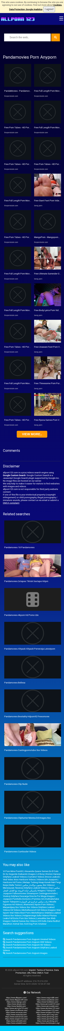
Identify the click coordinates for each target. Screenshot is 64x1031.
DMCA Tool (42, 972)
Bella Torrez (15, 885)
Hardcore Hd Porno (12, 882)
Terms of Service (45, 970)
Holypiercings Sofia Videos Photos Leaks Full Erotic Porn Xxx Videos (30, 917)
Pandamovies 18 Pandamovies (19, 547)
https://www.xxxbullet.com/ (16, 1015)
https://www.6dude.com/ (16, 1004)
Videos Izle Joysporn (47, 879)
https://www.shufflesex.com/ (16, 1010)
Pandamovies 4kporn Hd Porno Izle (21, 615)
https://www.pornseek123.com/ (48, 1004)
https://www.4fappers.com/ (16, 998)
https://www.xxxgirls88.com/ (48, 998)
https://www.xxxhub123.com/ (16, 1017)
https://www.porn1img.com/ (47, 1015)
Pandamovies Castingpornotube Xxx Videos (25, 750)
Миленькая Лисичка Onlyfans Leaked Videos (25, 887)
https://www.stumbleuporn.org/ (48, 1023)
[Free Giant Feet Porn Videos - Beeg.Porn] (47, 195)
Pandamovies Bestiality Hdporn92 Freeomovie (26, 716)
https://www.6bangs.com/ (16, 1002)
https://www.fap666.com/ (16, 1006)
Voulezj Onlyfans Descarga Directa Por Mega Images (28, 896)
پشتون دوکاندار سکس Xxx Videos (38, 885)
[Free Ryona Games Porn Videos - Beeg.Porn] (47, 415)
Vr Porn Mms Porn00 (13, 871)
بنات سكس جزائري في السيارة (34, 901)
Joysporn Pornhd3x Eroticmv (17, 899)
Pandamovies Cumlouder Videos (20, 851)
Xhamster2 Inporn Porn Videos (38, 904)
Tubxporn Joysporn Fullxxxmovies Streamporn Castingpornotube (30, 892)
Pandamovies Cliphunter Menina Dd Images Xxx (27, 817)
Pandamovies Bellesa (14, 682)
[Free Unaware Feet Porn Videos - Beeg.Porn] (47, 341)
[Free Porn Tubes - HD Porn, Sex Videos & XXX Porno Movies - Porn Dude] (17, 122)
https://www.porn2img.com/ (47, 1017)
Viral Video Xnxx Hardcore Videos (19, 879)
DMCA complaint (11, 503)
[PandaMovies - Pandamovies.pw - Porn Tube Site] (17, 86)
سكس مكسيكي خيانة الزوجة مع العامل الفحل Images (31, 889)
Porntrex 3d (38, 899)
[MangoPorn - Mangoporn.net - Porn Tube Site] (47, 232)
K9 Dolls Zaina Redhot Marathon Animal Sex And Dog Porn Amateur (31, 922)
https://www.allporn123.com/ (48, 1010)
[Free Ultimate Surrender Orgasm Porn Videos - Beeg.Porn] (47, 268)
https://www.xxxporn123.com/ (16, 1019)
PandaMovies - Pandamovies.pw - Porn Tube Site (28, 91)
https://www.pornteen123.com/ (48, 1008)
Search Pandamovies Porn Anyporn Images (26, 953)
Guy (51, 887)
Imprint (32, 970)
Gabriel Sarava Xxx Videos (24, 921)
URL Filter (31, 972)
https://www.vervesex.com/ (16, 1012)
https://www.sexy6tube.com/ (48, 1000)
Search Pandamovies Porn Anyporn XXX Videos (28, 942)
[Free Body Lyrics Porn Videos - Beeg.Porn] (47, 305)
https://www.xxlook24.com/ (16, 1023)
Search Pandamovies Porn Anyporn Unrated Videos (30, 939)
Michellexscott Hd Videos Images (38, 910)
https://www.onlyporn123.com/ (47, 1012)
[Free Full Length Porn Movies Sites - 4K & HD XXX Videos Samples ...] (17, 195)
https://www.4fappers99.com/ (16, 1000)
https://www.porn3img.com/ (47, 1019)
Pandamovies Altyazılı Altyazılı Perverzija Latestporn (29, 648)
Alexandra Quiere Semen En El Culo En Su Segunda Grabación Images (30, 872)
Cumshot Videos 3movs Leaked (43, 876)
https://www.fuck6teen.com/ (47, 1002)
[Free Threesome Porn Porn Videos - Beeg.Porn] (47, 378)
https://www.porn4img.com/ (47, 1021)
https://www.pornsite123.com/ (16, 1008)
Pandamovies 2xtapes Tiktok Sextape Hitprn (26, 581)
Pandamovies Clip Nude (16, 784)
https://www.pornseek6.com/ (48, 1006)
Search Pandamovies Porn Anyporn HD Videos (28, 944)
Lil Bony (40, 874)
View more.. (32, 434)
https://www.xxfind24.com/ (16, 1021)
